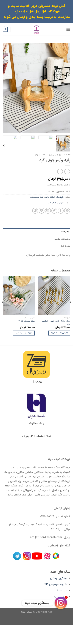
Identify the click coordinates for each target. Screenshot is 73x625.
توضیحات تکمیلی (62, 239)
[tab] (36, 231)
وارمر (59, 203)
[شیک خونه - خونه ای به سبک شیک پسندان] (36, 29)
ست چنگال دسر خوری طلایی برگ (56, 322)
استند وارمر (40, 154)
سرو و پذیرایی (56, 154)
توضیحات (65, 232)
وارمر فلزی (51, 203)
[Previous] (64, 88)
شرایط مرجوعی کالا (55, 584)
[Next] (6, 88)
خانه (68, 154)
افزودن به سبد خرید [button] (59, 332)
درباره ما (62, 590)
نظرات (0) (65, 246)
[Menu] (68, 29)
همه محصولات (37, 197)
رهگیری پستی (58, 578)
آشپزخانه (60, 197)
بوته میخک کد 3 (26, 321)
